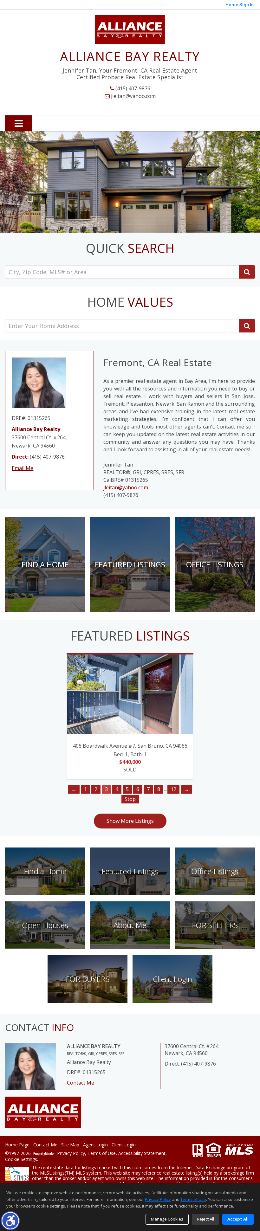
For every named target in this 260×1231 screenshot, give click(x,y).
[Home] (130, 29)
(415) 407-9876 (132, 88)
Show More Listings (130, 820)
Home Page (17, 1145)
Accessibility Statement (142, 1153)
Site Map (70, 1145)
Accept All (238, 1219)
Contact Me (80, 1082)
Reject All (205, 1219)
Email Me (22, 468)
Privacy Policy (71, 1153)
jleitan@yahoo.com (133, 96)
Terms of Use (102, 1153)
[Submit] (247, 325)
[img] (45, 564)
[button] (10, 1220)
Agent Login (95, 1145)
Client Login (124, 1145)
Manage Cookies (167, 1219)
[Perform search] (247, 272)
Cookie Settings (21, 1159)
